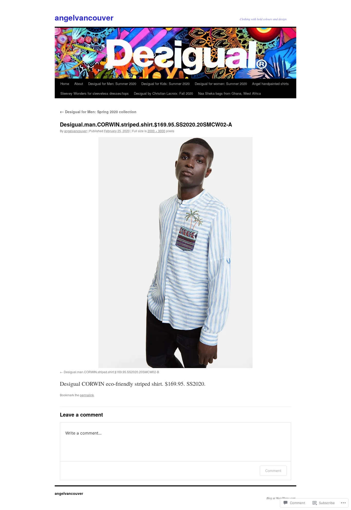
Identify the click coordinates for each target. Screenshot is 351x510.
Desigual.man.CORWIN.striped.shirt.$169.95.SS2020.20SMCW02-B (111, 372)
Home (64, 83)
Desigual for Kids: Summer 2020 (165, 83)
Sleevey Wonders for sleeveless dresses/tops (94, 93)
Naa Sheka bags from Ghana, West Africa (229, 93)
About (78, 83)
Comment (273, 470)
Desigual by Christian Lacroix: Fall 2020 (163, 93)
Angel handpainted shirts (270, 83)
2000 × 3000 (156, 131)
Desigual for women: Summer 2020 (221, 83)
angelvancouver (84, 17)
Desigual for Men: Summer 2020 (112, 83)
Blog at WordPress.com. (281, 498)
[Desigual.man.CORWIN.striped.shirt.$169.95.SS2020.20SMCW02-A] (175, 252)
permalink (87, 395)
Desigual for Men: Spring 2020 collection (98, 111)
